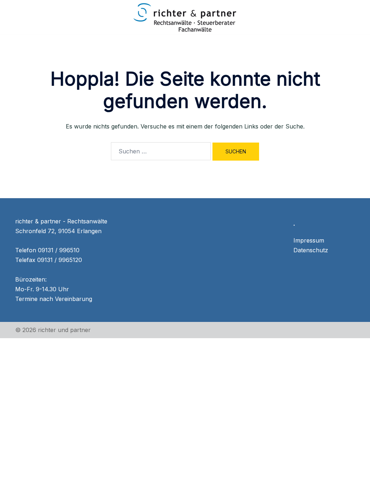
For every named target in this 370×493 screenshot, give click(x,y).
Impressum (308, 240)
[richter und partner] (185, 16)
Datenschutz (310, 250)
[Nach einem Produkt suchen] (352, 17)
